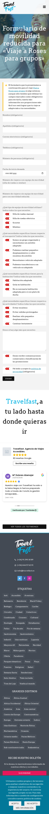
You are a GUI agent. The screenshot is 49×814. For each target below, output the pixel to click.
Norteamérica (10, 731)
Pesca (27, 662)
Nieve (6, 650)
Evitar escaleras (20, 308)
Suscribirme (25, 773)
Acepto (15, 803)
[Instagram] (29, 578)
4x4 (5, 595)
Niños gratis (19, 650)
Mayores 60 (9, 645)
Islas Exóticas (10, 726)
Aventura (28, 595)
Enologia (8, 623)
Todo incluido (26, 678)
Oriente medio (11, 737)
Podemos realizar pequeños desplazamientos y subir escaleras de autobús (25, 253)
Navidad (37, 645)
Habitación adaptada (22, 280)
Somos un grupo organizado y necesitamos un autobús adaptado (26, 243)
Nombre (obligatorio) (12, 115)
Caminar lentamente (22, 324)
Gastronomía (10, 634)
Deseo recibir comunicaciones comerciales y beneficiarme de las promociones (27, 359)
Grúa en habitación (22, 285)
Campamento (21, 606)
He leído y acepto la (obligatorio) (27, 370)
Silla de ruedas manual (23, 214)
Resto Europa (29, 742)
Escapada (20, 623)
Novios (32, 650)
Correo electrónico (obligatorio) (18, 137)
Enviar (8, 378)
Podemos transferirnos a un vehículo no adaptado (25, 265)
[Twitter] (20, 578)
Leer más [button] (9, 497)
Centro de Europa (12, 714)
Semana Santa (10, 673)
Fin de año (18, 629)
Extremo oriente (22, 720)
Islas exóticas (21, 640)
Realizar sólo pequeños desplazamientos (23, 317)
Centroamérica (31, 714)
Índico (37, 720)
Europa (7, 720)
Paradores (18, 656)
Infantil (7, 640)
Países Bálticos (28, 737)
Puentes (7, 667)
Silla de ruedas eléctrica (24, 218)
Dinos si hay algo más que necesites (19, 330)
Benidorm (21, 601)
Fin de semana (33, 629)
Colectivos (31, 612)
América (8, 709)
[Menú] (44, 7)
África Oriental (31, 703)
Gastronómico (27, 634)
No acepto (32, 803)
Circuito (8, 612)
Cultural (34, 618)
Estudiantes (34, 623)
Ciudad (19, 612)
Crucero (23, 618)
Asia (18, 709)
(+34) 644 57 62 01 (25, 565)
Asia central (29, 709)
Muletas (16, 227)
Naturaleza (24, 645)
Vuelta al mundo (27, 684)
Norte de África (27, 726)
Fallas (6, 629)
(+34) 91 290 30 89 (25, 560)
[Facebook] (24, 578)
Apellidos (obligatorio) (13, 126)
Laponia (35, 640)
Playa (36, 662)
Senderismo (26, 673)
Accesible (16, 595)
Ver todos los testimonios (24, 526)
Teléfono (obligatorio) (13, 148)
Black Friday (36, 601)
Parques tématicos (12, 662)
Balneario (8, 601)
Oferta (7, 656)
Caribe (35, 606)
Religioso (19, 667)
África (7, 698)
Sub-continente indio (14, 747)
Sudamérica (33, 747)
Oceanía (25, 731)
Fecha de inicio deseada (14, 169)
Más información (24, 808)
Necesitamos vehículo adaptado (27, 260)
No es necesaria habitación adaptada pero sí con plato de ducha (26, 292)
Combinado (9, 618)
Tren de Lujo (10, 684)
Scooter (16, 223)
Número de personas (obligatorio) (18, 158)
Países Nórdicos (11, 742)
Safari (30, 667)
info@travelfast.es (25, 571)
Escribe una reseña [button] (25, 463)
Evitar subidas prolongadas (25, 312)
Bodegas (7, 606)
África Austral (20, 698)
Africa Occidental (12, 703)
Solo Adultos (10, 678)
